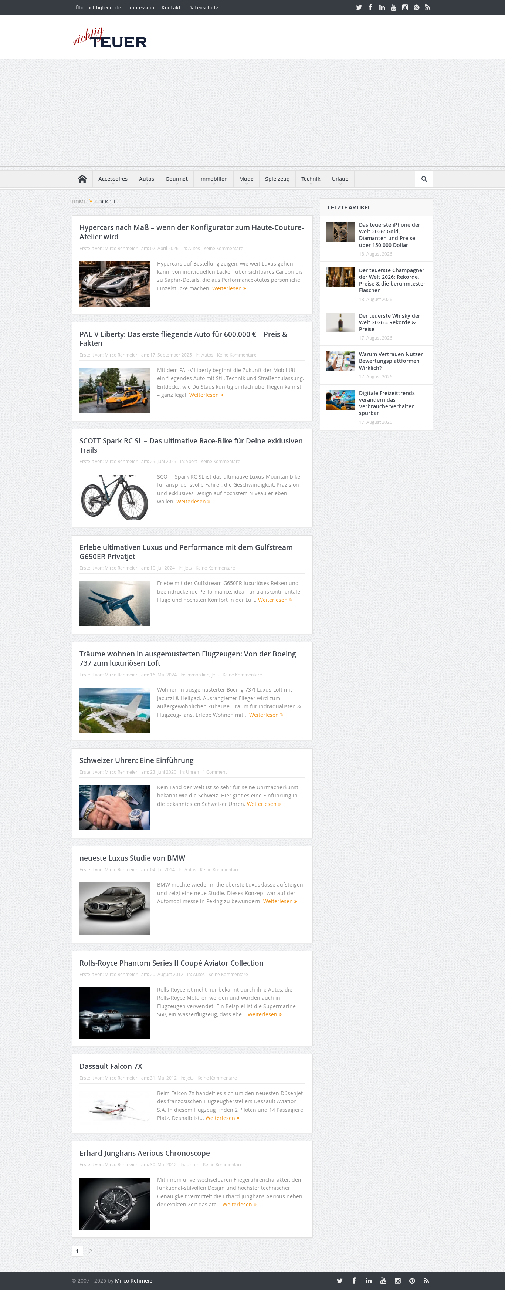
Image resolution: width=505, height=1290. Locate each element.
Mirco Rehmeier (121, 248)
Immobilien (213, 179)
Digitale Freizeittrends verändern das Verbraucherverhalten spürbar (387, 403)
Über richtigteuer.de (98, 7)
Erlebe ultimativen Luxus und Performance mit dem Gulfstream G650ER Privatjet (186, 552)
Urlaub (340, 179)
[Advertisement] (252, 114)
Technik (311, 179)
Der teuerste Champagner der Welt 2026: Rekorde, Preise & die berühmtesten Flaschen (393, 280)
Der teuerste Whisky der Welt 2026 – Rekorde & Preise (389, 322)
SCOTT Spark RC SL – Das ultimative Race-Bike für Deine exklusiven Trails (191, 445)
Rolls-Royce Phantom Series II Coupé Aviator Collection (171, 963)
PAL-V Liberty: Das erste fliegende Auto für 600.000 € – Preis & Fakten (183, 339)
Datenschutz (203, 7)
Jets (188, 568)
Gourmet (177, 179)
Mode (246, 179)
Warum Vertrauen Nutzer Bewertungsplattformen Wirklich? (391, 361)
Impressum (141, 7)
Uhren (192, 772)
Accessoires (113, 179)
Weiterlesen (227, 288)
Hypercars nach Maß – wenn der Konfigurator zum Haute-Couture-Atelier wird (191, 232)
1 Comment (215, 772)
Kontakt (171, 7)
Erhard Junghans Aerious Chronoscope (144, 1153)
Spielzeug (277, 179)
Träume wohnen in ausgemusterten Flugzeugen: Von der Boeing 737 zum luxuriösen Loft (187, 658)
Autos (146, 179)
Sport (191, 461)
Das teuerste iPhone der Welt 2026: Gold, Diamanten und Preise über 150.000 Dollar (389, 235)
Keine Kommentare (223, 248)
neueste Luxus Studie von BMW (132, 858)
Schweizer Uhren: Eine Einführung (136, 760)
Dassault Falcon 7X (110, 1066)
